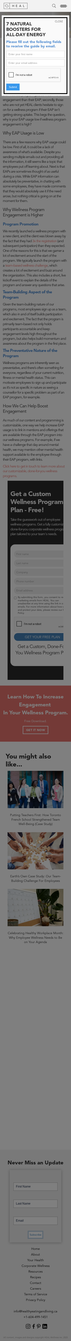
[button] (63, 6)
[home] (15, 6)
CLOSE (59, 21)
